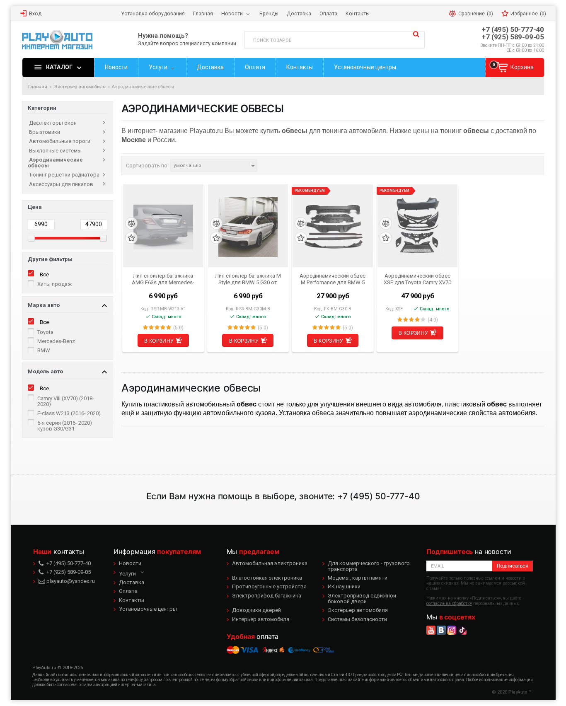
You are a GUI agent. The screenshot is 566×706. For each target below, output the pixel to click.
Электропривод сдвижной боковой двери (362, 598)
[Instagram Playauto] (451, 630)
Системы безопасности (357, 619)
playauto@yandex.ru (70, 581)
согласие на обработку (449, 603)
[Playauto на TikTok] (462, 630)
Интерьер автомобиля (260, 619)
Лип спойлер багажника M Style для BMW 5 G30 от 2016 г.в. (248, 279)
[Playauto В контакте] (441, 630)
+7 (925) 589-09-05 (512, 37)
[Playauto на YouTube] (430, 630)
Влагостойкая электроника (267, 578)
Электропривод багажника (266, 595)
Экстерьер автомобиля (358, 610)
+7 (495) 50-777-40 (512, 29)
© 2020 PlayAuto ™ (512, 692)
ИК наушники (344, 586)
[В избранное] (131, 238)
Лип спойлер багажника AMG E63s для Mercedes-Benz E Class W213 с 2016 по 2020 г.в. (163, 279)
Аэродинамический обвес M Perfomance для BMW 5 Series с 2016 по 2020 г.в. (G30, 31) (332, 279)
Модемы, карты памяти (357, 578)
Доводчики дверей (256, 610)
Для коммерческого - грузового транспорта (369, 566)
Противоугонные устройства (269, 586)
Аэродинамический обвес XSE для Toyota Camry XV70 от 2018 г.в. (417, 279)
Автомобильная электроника (269, 563)
